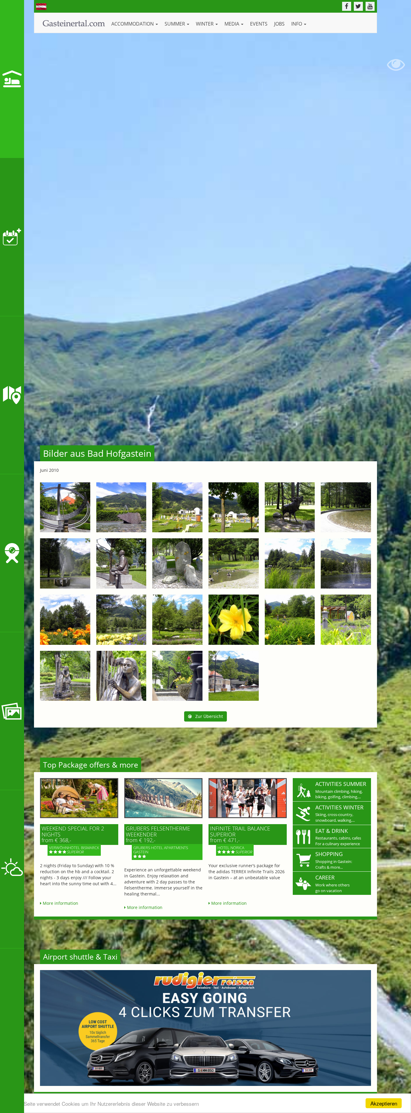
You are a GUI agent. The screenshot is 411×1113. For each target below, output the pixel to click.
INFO (297, 23)
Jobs (279, 23)
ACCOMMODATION (133, 23)
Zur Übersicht (207, 716)
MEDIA (232, 23)
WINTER (205, 23)
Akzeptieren (383, 1103)
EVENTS (258, 23)
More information (60, 903)
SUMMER (175, 23)
